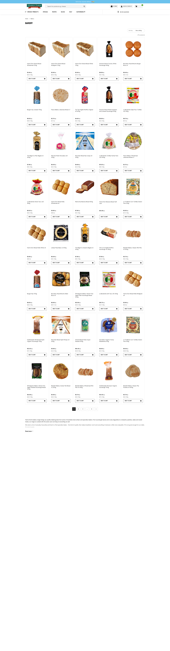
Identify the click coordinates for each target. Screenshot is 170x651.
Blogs (63, 12)
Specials (45, 12)
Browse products (32, 12)
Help (70, 12)
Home (26, 18)
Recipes (54, 12)
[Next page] (96, 409)
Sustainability (80, 12)
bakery (32, 18)
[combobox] (64, 6)
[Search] (84, 6)
